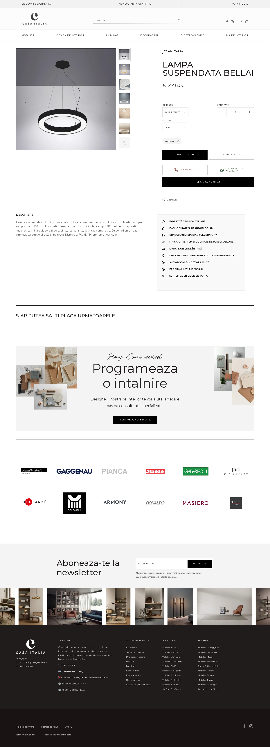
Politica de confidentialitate (57, 734)
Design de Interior (70, 35)
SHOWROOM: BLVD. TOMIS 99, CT (189, 262)
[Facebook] (227, 22)
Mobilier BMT (169, 666)
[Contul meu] (241, 22)
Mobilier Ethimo (170, 684)
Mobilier (28, 35)
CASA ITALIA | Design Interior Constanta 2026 (31, 664)
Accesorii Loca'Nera (208, 689)
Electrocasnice (193, 35)
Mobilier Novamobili (208, 661)
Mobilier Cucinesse (171, 675)
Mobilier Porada (206, 670)
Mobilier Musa (205, 656)
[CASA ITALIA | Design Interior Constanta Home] (34, 18)
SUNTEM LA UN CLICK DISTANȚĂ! (188, 276)
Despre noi (131, 647)
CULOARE (168, 120)
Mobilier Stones (206, 675)
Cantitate (223, 105)
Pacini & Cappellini (208, 666)
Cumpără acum (185, 155)
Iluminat (112, 35)
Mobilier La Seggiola (208, 647)
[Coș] (246, 22)
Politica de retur (49, 726)
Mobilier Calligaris (171, 670)
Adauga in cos (231, 154)
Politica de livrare (25, 726)
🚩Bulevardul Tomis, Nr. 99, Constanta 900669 (83, 677)
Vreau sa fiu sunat (208, 182)
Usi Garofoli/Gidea (171, 689)
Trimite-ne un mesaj (72, 671)
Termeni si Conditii (25, 734)
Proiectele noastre (135, 656)
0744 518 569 (240, 4)
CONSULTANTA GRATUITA (135, 4)
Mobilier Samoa (170, 647)
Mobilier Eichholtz (171, 680)
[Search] (179, 20)
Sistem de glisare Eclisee (138, 684)
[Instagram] (232, 22)
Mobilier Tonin (205, 680)
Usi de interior (237, 35)
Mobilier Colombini (172, 661)
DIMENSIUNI (169, 105)
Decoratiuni (149, 35)
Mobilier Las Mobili (207, 652)
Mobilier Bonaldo (171, 656)
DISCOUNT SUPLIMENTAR (37, 4)
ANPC (68, 726)
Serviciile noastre (135, 652)
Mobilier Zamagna (207, 684)
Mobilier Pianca (170, 652)
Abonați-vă (200, 563)
